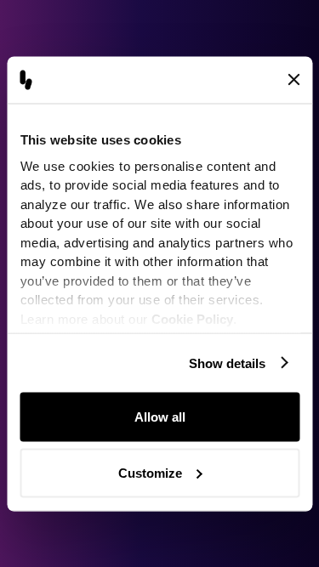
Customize (150, 472)
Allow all (159, 417)
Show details (227, 362)
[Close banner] (293, 80)
